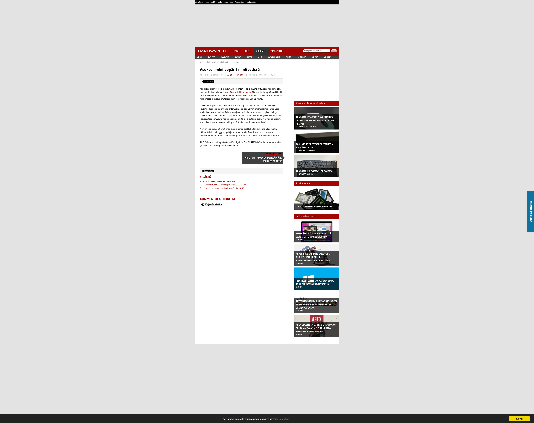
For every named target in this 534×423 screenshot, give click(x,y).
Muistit (249, 57)
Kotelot (238, 57)
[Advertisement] (267, 25)
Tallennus (327, 57)
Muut (260, 57)
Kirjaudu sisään (213, 204)
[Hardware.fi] (212, 50)
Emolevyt (211, 57)
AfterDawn (199, 2)
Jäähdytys (225, 57)
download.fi (210, 2)
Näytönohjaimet (274, 57)
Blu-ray (199, 57)
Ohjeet (288, 57)
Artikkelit (207, 62)
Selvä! (519, 418)
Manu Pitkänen (235, 75)
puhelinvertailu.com (225, 2)
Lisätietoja (284, 418)
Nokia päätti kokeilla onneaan (237, 92)
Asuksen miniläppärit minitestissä (225, 62)
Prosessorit (301, 57)
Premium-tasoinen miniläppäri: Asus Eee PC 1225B (226, 185)
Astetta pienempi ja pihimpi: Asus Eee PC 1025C (225, 188)
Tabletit (315, 57)
